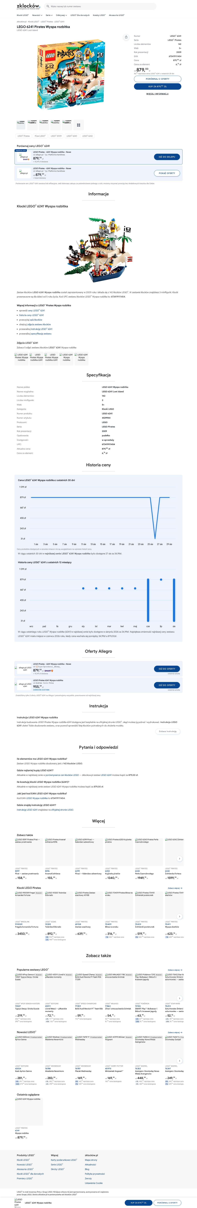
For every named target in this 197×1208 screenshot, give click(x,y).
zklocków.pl (22, 21)
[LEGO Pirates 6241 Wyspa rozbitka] (36, 359)
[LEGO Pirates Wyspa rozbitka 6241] (66, 359)
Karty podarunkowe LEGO (64, 1159)
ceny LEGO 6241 (36, 310)
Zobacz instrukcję (168, 731)
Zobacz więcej (174, 888)
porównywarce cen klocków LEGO (62, 775)
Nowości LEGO (24, 1164)
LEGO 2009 (56, 136)
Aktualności (90, 1164)
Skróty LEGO (57, 1169)
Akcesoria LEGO (117, 15)
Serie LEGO (57, 1164)
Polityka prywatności (95, 1174)
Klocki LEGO (23, 15)
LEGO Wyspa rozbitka (37, 798)
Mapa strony (91, 1160)
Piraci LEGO (40, 136)
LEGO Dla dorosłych (80, 15)
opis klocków (36, 320)
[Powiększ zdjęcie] (71, 75)
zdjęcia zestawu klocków (39, 324)
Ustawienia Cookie (94, 1183)
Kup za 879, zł (158, 86)
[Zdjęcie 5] (67, 125)
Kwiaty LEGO (99, 15)
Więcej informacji (157, 94)
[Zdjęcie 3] (44, 125)
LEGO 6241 (106, 775)
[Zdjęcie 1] (21, 125)
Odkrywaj (60, 15)
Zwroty (88, 1178)
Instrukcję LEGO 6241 (27, 810)
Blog (87, 1169)
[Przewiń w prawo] (179, 859)
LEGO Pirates (47, 21)
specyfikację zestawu (41, 333)
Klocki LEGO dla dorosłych (30, 1173)
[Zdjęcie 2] (32, 125)
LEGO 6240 (72, 136)
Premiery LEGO (25, 1178)
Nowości (36, 15)
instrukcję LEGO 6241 (41, 329)
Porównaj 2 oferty (157, 79)
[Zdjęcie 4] (55, 125)
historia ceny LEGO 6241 (31, 315)
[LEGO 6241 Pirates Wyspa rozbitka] (21, 359)
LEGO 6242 (87, 136)
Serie (48, 15)
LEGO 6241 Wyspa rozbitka (38, 1202)
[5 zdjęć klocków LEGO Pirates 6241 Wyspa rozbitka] (78, 125)
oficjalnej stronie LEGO (62, 810)
